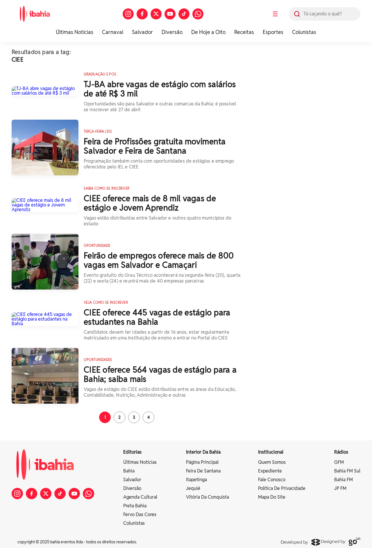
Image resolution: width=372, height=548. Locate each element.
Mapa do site (271, 497)
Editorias (132, 452)
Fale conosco (271, 480)
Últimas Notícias (74, 32)
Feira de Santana (203, 471)
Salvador (142, 32)
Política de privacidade (281, 488)
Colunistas (304, 32)
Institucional (270, 452)
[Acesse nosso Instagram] (128, 13)
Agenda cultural (140, 497)
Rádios (341, 452)
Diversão (172, 32)
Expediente (270, 471)
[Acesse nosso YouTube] (170, 13)
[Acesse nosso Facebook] (142, 13)
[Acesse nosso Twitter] (156, 13)
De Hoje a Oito (208, 32)
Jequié (193, 488)
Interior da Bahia (203, 452)
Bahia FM (343, 480)
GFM (339, 462)
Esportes (273, 32)
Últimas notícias (140, 462)
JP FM (340, 488)
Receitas (244, 32)
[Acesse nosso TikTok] (183, 13)
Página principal (202, 462)
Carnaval (112, 32)
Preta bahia (134, 506)
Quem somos (272, 462)
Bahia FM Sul (347, 471)
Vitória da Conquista (207, 497)
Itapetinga (196, 480)
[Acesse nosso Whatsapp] (197, 13)
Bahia (129, 471)
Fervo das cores (139, 514)
